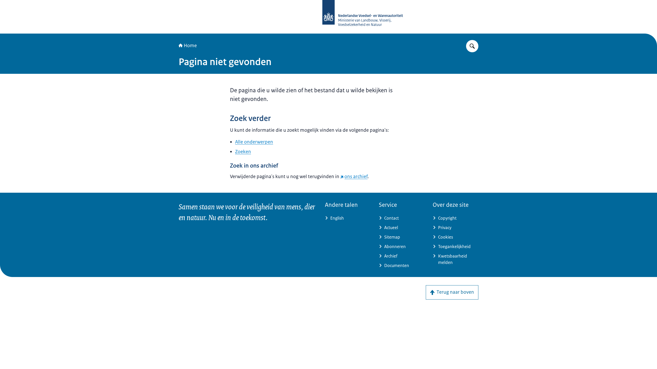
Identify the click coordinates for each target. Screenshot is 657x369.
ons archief (356, 176)
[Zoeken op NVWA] (472, 46)
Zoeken (243, 152)
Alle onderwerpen (254, 142)
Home (190, 46)
